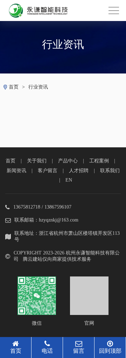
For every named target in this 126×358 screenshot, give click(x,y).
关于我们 (37, 160)
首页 (14, 87)
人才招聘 (79, 170)
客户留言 (47, 170)
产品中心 (68, 160)
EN (68, 180)
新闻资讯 (16, 170)
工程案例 (99, 160)
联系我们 (110, 170)
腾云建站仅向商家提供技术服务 (57, 259)
